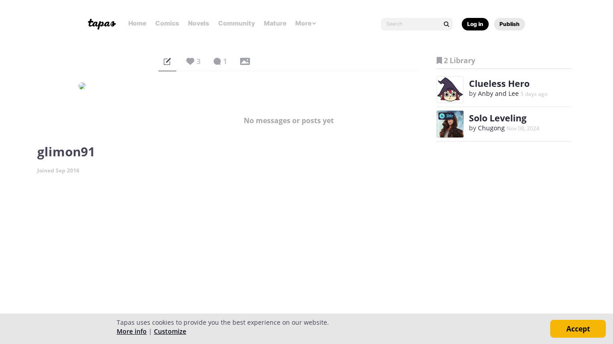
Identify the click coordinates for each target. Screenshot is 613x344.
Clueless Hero (499, 83)
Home (137, 23)
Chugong (491, 128)
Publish (509, 24)
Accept (578, 329)
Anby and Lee (498, 93)
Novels (198, 23)
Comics (167, 23)
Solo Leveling (497, 118)
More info (132, 331)
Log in (475, 24)
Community (236, 23)
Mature (275, 23)
